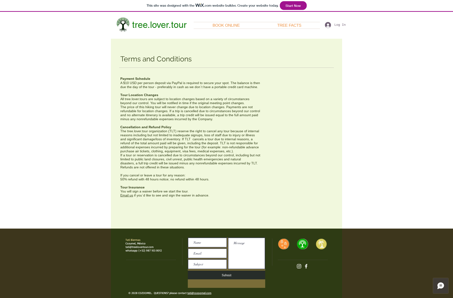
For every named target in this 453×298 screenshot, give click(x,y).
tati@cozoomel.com (199, 293)
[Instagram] (299, 266)
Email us (126, 195)
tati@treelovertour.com (140, 247)
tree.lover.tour (159, 25)
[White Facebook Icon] (306, 266)
